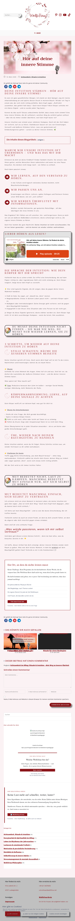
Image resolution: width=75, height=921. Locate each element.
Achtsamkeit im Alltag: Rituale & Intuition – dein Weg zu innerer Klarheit (39, 665)
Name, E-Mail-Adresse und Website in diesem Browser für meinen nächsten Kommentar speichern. (36, 699)
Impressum (9, 901)
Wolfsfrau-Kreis (45, 897)
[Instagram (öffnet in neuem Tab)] (60, 14)
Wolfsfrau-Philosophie (13, 863)
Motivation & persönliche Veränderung (19, 849)
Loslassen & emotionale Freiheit (17, 845)
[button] (6, 86)
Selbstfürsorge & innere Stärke (16, 856)
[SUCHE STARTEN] (19, 15)
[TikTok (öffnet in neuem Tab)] (69, 14)
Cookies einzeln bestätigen (58, 914)
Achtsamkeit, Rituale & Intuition (33, 77)
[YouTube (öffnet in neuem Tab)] (64, 14)
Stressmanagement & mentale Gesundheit (21, 859)
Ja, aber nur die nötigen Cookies (33, 914)
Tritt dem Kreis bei (17, 601)
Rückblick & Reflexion (12, 852)
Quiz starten (37, 770)
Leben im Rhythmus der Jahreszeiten (19, 841)
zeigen (40, 140)
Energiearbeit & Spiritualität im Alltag (19, 838)
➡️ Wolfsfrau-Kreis (17, 814)
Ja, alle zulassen (12, 914)
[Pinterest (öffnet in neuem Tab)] (56, 14)
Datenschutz (33, 917)
